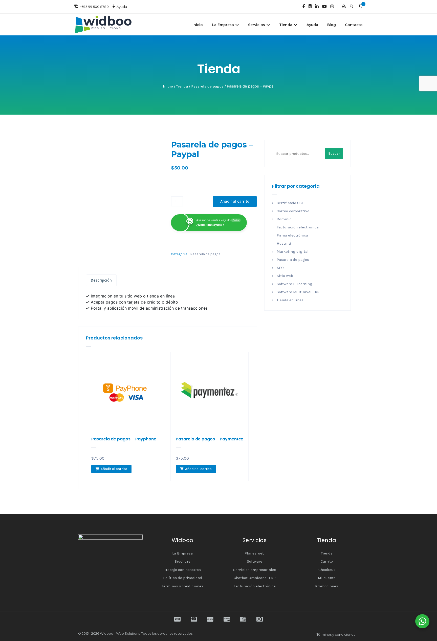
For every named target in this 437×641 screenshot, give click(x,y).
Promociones (326, 586)
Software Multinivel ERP (298, 292)
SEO (280, 267)
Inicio (197, 25)
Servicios (256, 25)
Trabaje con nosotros (182, 569)
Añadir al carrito (234, 201)
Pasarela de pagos (207, 86)
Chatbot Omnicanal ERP (255, 577)
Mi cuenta (327, 577)
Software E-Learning (294, 284)
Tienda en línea (290, 300)
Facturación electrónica (298, 227)
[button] (361, 6)
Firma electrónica (292, 235)
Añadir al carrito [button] (114, 469)
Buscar (334, 153)
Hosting (284, 243)
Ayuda (122, 7)
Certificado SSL (290, 203)
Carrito (327, 561)
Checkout (326, 569)
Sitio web (285, 275)
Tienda (285, 25)
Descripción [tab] (101, 280)
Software (254, 561)
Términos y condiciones (182, 586)
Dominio (284, 219)
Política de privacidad (182, 577)
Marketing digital (293, 251)
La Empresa (223, 25)
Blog (331, 25)
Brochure (182, 561)
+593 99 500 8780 (94, 7)
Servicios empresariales (254, 569)
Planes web (255, 553)
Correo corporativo (293, 211)
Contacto (354, 25)
